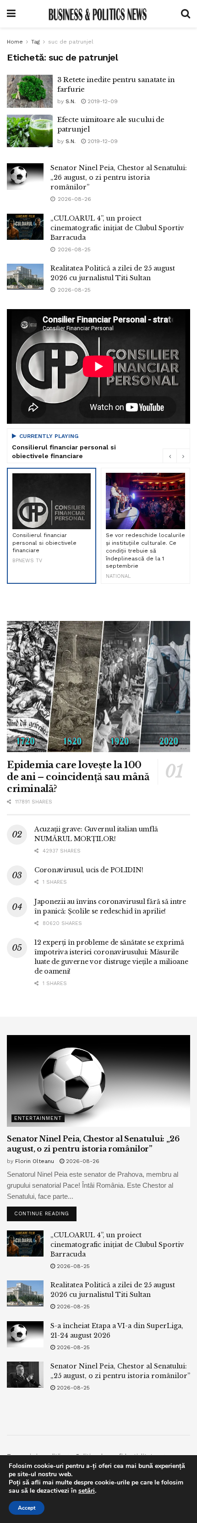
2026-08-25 (72, 1266)
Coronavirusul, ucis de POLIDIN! (88, 870)
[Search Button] (185, 14)
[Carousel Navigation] (176, 456)
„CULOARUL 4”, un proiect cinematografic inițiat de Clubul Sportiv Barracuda (117, 228)
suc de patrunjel (70, 42)
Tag (35, 42)
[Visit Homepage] (98, 14)
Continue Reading (45, 1212)
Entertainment (38, 1118)
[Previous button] (169, 456)
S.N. (71, 101)
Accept (26, 1508)
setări (86, 1491)
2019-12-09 (102, 101)
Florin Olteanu (34, 1161)
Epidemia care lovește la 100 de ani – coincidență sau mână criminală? (78, 776)
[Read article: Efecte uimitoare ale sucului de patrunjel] (30, 131)
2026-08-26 (81, 1161)
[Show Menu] (11, 14)
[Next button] (183, 456)
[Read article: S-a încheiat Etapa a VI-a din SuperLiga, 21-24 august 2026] (25, 1334)
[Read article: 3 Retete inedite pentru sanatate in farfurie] (30, 91)
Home (15, 42)
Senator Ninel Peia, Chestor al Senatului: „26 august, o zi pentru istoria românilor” (118, 177)
